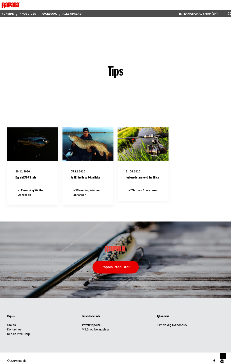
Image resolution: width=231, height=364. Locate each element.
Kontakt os (14, 329)
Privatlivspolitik (92, 325)
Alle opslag (72, 13)
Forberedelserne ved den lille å (142, 177)
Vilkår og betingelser (95, 329)
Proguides (27, 13)
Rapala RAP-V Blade (25, 177)
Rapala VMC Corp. (19, 334)
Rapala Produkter (116, 267)
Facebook (49, 13)
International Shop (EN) (198, 13)
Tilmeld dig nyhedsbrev (172, 325)
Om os (11, 325)
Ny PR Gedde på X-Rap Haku (85, 177)
